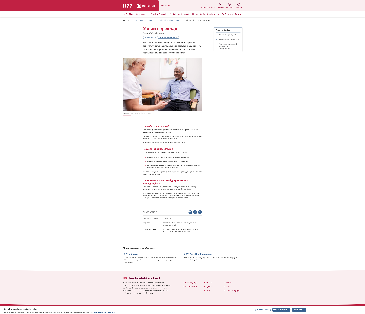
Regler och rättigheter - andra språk (171, 20)
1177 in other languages (198, 254)
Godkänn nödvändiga (281, 310)
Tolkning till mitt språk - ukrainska (198, 20)
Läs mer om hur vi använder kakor (104, 312)
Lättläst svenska (149, 37)
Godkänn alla (299, 310)
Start (132, 20)
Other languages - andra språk (146, 20)
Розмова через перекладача (229, 39)
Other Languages (168, 37)
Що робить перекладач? (227, 35)
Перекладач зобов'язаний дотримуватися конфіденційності (228, 46)
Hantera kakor (263, 310)
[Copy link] (195, 212)
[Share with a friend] (190, 212)
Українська (132, 254)
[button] (200, 212)
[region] (182, 310)
